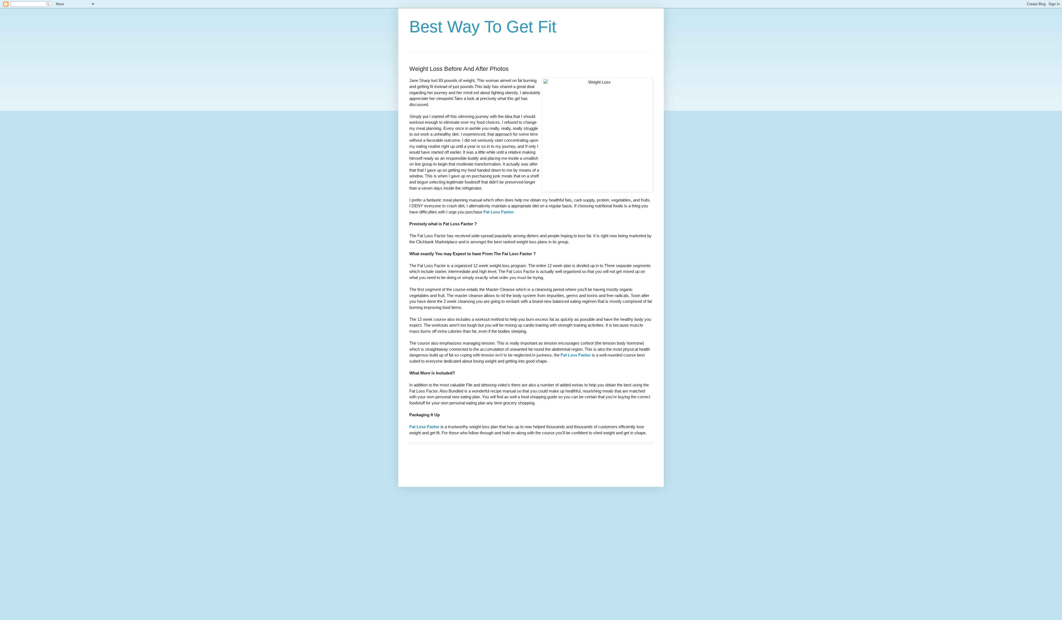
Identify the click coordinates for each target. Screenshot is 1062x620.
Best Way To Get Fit (482, 26)
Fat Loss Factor (498, 212)
